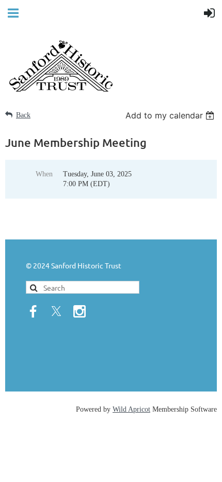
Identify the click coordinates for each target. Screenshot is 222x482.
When (44, 174)
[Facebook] (33, 311)
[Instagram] (79, 311)
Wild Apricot (131, 409)
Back (23, 115)
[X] (56, 311)
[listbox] (171, 115)
